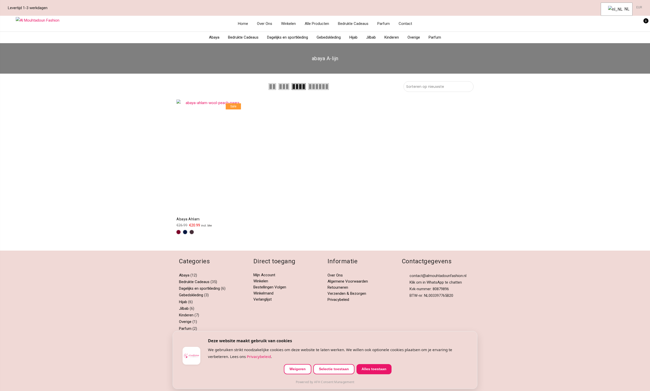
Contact (405, 23)
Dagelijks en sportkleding (287, 37)
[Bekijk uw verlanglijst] (634, 23)
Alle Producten (317, 23)
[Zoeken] (619, 23)
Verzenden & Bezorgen (347, 293)
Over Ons (264, 23)
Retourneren (338, 287)
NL (625, 9)
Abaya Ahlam (188, 219)
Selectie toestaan (334, 369)
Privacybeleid (338, 299)
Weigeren (297, 369)
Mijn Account (264, 275)
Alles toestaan (374, 369)
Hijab (353, 37)
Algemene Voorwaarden (348, 281)
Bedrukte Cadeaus (353, 23)
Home (243, 23)
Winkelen (288, 23)
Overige (414, 37)
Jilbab (371, 37)
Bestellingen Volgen (269, 287)
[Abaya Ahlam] (210, 156)
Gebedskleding (329, 37)
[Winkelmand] (642, 23)
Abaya (214, 37)
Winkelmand (263, 293)
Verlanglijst (262, 299)
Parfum (383, 23)
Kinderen (391, 37)
